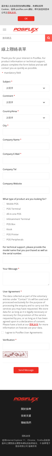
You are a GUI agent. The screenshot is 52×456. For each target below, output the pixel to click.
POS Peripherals (15, 239)
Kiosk (9, 229)
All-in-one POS (14, 213)
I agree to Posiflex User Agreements (23, 332)
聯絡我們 (26, 422)
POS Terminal (14, 208)
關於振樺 (26, 408)
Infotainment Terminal (18, 219)
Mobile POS (12, 203)
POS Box (11, 224)
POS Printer (13, 234)
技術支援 (26, 415)
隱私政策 (12, 12)
